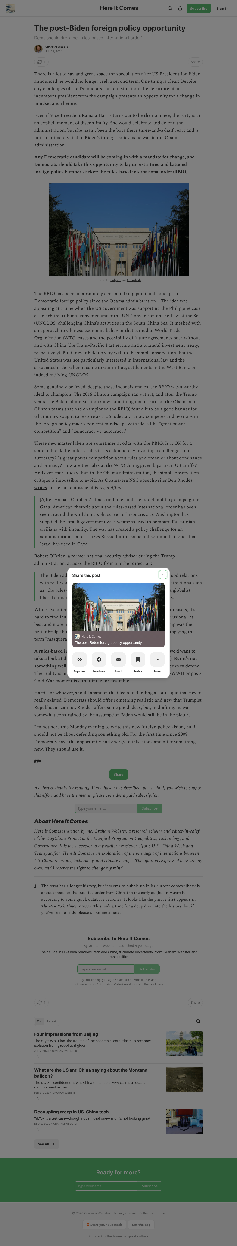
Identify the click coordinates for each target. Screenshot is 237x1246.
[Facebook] (99, 659)
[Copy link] (79, 659)
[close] (163, 574)
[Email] (118, 659)
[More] (157, 659)
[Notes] (138, 659)
